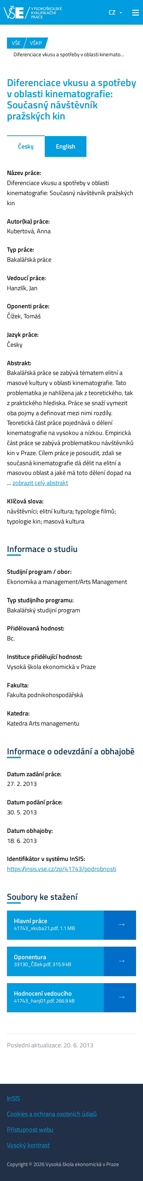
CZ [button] (112, 12)
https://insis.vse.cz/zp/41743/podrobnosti (61, 868)
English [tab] (65, 146)
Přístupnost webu (30, 1129)
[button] (134, 12)
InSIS (13, 1098)
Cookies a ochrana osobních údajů (52, 1114)
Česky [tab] (26, 146)
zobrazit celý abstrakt (40, 482)
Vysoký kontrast (28, 1145)
